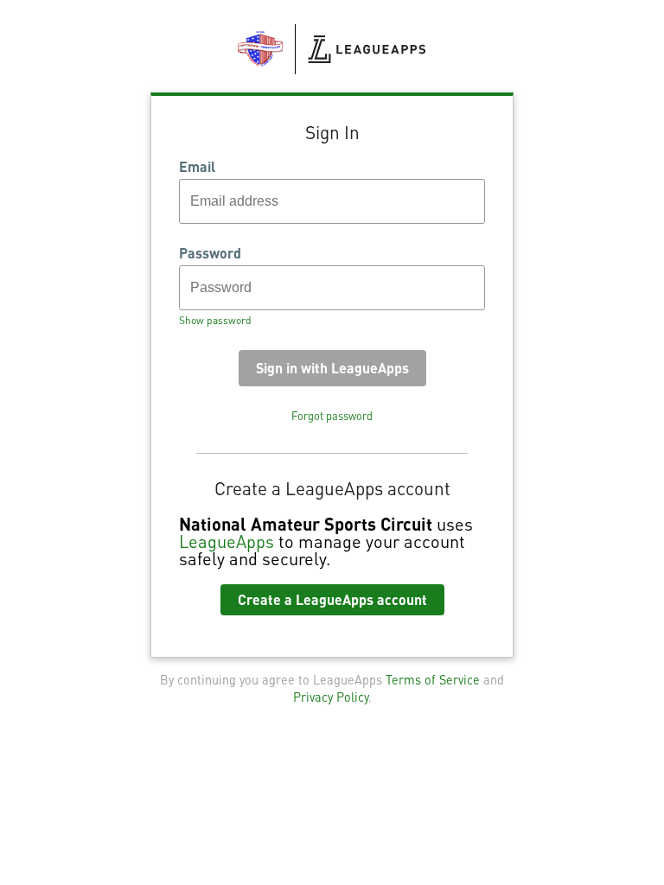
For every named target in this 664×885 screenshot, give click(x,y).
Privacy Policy (330, 696)
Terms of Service (433, 679)
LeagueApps (226, 541)
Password (210, 253)
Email (197, 166)
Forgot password (332, 416)
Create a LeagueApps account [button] (332, 599)
